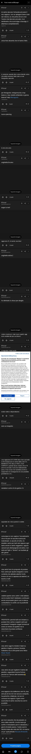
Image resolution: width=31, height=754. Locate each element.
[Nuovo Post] (15, 751)
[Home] (3, 751)
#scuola (18, 732)
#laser (3, 653)
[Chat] (22, 751)
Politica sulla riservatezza (22, 353)
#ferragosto (14, 97)
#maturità (24, 732)
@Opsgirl (3, 7)
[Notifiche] (28, 751)
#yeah (8, 653)
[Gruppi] (9, 751)
